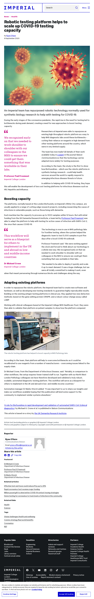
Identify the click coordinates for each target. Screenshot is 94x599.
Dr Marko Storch (10, 475)
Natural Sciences (33, 549)
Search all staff (54, 554)
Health (14, 16)
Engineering (30, 544)
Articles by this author (14, 448)
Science (7, 508)
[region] (47, 590)
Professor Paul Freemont (72, 218)
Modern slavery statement (59, 575)
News (6, 16)
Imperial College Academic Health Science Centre (77, 546)
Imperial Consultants (78, 560)
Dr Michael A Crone (11, 464)
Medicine (29, 547)
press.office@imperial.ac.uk (21, 445)
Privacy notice (78, 575)
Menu (84, 8)
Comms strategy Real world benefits (18, 520)
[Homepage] (23, 7)
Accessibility (41, 575)
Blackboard (8, 544)
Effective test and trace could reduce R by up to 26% (25, 486)
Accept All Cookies (66, 594)
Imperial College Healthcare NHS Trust (79, 557)
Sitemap (29, 575)
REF (5, 526)
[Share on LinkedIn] (8, 455)
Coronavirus (9, 523)
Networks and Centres (57, 549)
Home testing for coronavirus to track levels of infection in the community (33, 496)
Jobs (6, 551)
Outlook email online (12, 556)
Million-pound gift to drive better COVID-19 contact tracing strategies (31, 492)
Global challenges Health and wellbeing (19, 516)
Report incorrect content (51, 577)
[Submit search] (76, 8)
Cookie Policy (37, 590)
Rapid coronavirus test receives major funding (22, 489)
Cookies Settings (9, 594)
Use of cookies (32, 577)
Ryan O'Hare (11, 36)
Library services (10, 554)
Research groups (55, 551)
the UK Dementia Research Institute (50, 413)
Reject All (83, 594)
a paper (60, 155)
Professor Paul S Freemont (14, 469)
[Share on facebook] (5, 455)
